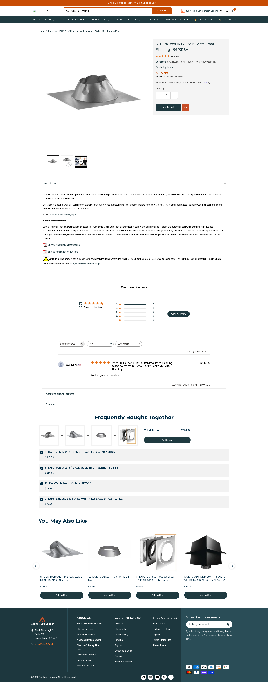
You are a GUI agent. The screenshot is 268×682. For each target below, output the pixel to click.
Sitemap (119, 656)
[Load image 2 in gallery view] (67, 161)
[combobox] (111, 11)
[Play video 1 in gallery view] (81, 161)
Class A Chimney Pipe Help (88, 647)
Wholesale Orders (86, 634)
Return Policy (121, 634)
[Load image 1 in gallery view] (53, 161)
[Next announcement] (236, 3)
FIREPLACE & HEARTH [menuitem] (71, 19)
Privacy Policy (84, 660)
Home (42, 31)
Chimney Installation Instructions (64, 245)
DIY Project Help (85, 629)
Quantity (160, 88)
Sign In (118, 645)
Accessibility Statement (89, 640)
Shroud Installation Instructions (63, 252)
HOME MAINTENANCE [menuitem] (175, 19)
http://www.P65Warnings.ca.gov (85, 263)
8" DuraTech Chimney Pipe (63, 214)
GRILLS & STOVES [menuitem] (99, 19)
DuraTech (161, 62)
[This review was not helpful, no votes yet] (207, 384)
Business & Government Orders (201, 11)
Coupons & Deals (123, 650)
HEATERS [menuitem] (151, 19)
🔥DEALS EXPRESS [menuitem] (203, 19)
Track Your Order (123, 661)
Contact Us (120, 623)
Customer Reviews (86, 654)
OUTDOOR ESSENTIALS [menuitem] (127, 19)
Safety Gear (159, 623)
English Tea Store (161, 629)
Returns (119, 640)
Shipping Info (121, 629)
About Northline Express (89, 623)
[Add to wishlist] (227, 10)
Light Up (157, 634)
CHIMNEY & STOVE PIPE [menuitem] (41, 19)
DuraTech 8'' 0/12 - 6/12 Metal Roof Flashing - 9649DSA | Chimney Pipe (84, 31)
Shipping (160, 77)
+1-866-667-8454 (44, 644)
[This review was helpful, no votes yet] (201, 384)
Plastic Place (159, 645)
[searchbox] (69, 343)
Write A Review (178, 314)
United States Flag (162, 640)
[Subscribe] (227, 624)
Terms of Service (85, 665)
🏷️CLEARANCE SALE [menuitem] (228, 19)
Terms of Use (196, 635)
